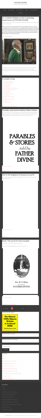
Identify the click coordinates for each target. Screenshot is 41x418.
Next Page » (22, 308)
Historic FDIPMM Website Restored (9, 363)
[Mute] (33, 63)
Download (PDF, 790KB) (6, 166)
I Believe (5, 100)
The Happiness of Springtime (7, 378)
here (33, 69)
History (10, 74)
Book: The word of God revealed (15, 241)
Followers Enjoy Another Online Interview (9, 368)
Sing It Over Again (7, 90)
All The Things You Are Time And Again (11, 88)
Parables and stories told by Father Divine (19, 110)
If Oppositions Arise (7, 101)
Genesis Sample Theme (16, 415)
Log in (35, 415)
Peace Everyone (7, 83)
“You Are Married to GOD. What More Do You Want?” (12, 373)
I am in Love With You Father (9, 99)
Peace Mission (17, 74)
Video (31, 74)
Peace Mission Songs (13, 106)
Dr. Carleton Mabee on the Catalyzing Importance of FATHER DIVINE (18, 19)
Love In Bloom (6, 95)
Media (13, 74)
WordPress (32, 415)
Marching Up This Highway (9, 82)
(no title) (3, 355)
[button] (19, 51)
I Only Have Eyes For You (8, 93)
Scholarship (23, 74)
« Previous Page (5, 308)
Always (5, 97)
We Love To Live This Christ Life (10, 89)
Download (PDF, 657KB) (6, 229)
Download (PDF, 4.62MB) (7, 297)
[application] (19, 51)
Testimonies (27, 74)
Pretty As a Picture (7, 85)
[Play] (3, 63)
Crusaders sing (8, 79)
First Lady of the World (6, 376)
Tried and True (6, 86)
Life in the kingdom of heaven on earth (18, 175)
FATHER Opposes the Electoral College (9, 360)
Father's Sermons (12, 304)
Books (8, 74)
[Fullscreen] (34, 63)
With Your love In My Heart (9, 96)
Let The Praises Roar (8, 81)
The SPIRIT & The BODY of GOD (8, 365)
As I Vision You (6, 92)
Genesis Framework (25, 415)
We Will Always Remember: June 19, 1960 (9, 371)
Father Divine (20, 3)
